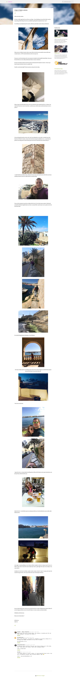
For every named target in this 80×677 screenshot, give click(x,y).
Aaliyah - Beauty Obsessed (23, 631)
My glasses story (56, 53)
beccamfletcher (20, 637)
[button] (15, 13)
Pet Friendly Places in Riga (58, 68)
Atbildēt (18, 635)
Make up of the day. (57, 37)
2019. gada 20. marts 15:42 (29, 637)
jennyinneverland (21, 644)
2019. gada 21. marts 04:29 (30, 644)
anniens (10, 2)
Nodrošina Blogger (40, 675)
